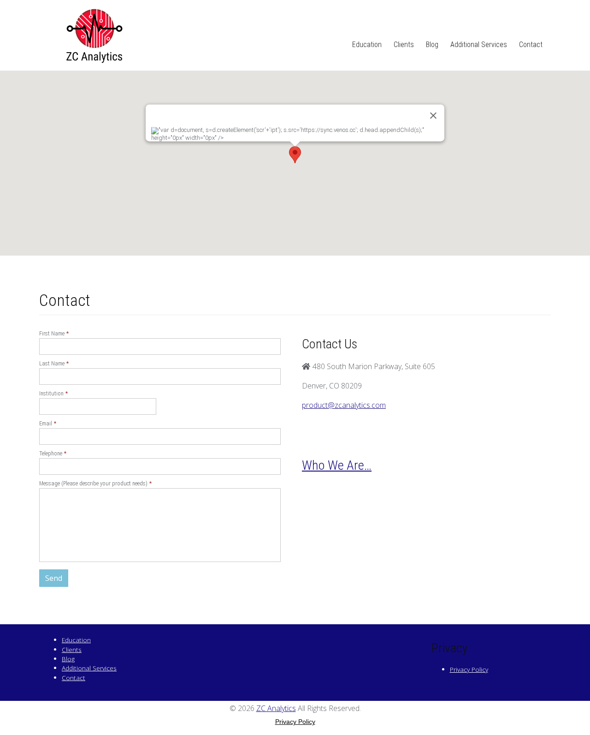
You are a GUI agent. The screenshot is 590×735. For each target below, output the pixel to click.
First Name (54, 333)
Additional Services (478, 44)
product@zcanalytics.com (344, 405)
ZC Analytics (276, 708)
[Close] (433, 115)
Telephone (52, 453)
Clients (404, 44)
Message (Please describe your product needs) (95, 483)
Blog (432, 44)
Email (47, 423)
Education (367, 44)
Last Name (54, 363)
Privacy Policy (469, 669)
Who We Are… (337, 465)
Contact (531, 44)
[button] (295, 154)
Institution (53, 393)
